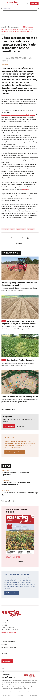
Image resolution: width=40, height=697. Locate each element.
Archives (4, 653)
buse (12, 229)
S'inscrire (20, 426)
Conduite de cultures (8, 638)
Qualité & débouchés (8, 641)
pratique (30, 229)
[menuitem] (28, 3)
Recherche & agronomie (8, 647)
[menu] (3, 3)
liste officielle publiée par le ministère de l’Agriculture (18, 115)
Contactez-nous (6, 657)
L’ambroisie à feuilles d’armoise (20, 360)
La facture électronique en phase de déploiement (15, 474)
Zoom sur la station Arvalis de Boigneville (19, 397)
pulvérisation (21, 229)
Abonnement (7, 661)
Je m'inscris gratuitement (14, 452)
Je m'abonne (20, 561)
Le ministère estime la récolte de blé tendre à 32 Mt (19, 494)
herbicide (5, 229)
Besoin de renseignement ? (10, 632)
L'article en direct (12, 593)
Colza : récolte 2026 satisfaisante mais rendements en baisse (15, 484)
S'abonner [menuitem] (34, 3)
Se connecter (9, 426)
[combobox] (20, 9)
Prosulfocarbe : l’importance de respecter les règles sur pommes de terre (18, 323)
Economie (4, 644)
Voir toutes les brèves (8, 501)
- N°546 (13, 557)
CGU (2, 668)
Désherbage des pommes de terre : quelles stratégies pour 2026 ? (19, 284)
